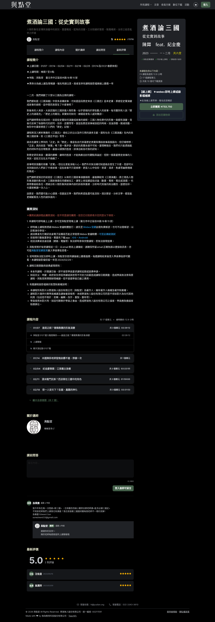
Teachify (72, 616)
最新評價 (121, 49)
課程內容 (59, 49)
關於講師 (80, 49)
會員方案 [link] (166, 4)
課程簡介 (39, 49)
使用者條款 (172, 611)
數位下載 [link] (177, 4)
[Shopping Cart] (195, 4)
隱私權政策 (184, 611)
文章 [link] (156, 4)
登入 (205, 4)
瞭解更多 (48, 428)
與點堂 (48, 421)
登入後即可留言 (123, 488)
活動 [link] (187, 4)
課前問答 (100, 49)
